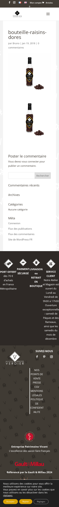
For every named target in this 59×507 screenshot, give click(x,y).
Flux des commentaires (21, 234)
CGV (36, 386)
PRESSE (37, 382)
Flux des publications (20, 228)
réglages (7, 495)
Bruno (16, 43)
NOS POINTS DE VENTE (37, 374)
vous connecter (30, 161)
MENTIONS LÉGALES (37, 393)
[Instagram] (51, 356)
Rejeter (25, 501)
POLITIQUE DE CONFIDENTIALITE (37, 406)
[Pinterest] (44, 356)
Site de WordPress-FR (20, 239)
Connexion (14, 223)
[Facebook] (37, 356)
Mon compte (36, 3)
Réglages (41, 501)
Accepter (10, 501)
